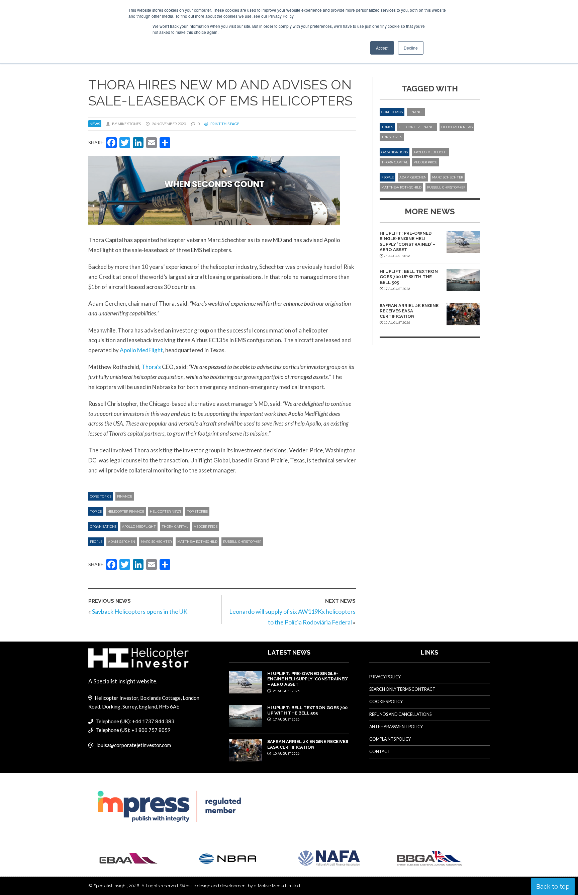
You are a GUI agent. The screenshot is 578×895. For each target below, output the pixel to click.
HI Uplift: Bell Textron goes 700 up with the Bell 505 (409, 277)
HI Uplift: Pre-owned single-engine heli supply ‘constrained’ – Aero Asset (407, 241)
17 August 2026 (286, 719)
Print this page (224, 124)
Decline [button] (411, 48)
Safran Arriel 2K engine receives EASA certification (409, 311)
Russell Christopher (242, 541)
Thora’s (151, 366)
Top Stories (197, 511)
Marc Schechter (156, 541)
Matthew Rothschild (197, 541)
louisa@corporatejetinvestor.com (133, 745)
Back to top (553, 886)
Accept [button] (382, 48)
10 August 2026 (286, 753)
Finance (124, 496)
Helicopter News (165, 511)
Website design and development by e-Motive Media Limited (240, 885)
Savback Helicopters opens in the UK (139, 611)
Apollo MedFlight (141, 350)
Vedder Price (205, 526)
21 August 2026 (286, 691)
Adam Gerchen (121, 541)
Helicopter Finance (125, 511)
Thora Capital (175, 526)
